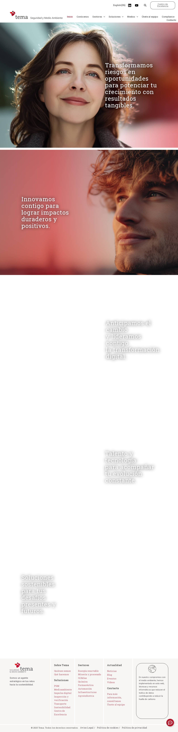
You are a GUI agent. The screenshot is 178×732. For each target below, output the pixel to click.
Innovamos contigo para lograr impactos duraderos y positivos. (45, 212)
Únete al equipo (150, 16)
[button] (145, 5)
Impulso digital (62, 693)
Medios (131, 16)
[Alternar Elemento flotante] (170, 722)
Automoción (85, 688)
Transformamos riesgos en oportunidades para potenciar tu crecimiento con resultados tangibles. (131, 85)
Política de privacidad (134, 727)
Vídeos (111, 682)
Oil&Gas (82, 678)
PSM (56, 685)
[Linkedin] (129, 5)
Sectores (97, 16)
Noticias (112, 671)
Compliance (168, 16)
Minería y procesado (89, 674)
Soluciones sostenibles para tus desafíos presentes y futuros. (38, 594)
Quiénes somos (62, 670)
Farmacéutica (85, 685)
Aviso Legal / (87, 727)
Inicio (70, 16)
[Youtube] (136, 5)
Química (82, 681)
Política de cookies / (108, 727)
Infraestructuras (87, 692)
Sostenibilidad (62, 707)
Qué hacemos (61, 674)
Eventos (111, 678)
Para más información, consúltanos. (114, 698)
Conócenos (83, 16)
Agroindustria (86, 695)
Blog (109, 674)
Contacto (171, 20)
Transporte (60, 703)
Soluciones (115, 16)
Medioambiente (63, 689)
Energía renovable (88, 670)
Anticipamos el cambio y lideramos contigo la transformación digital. (133, 339)
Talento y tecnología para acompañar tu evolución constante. (129, 467)
